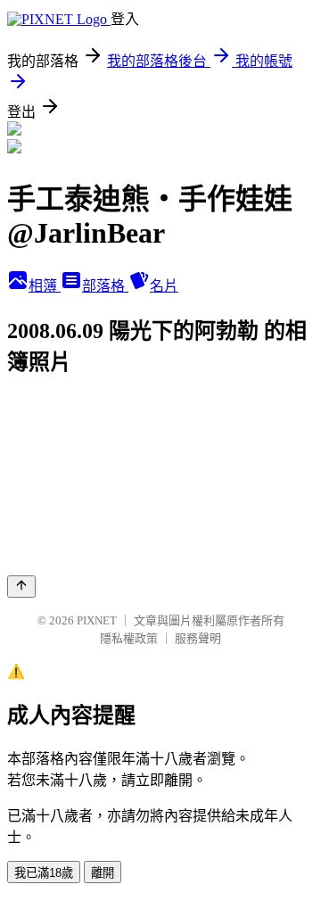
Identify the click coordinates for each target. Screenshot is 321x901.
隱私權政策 (129, 638)
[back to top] (21, 586)
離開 (102, 873)
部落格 (105, 285)
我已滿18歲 (43, 873)
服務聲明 (198, 638)
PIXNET (97, 620)
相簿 (45, 285)
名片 (164, 285)
